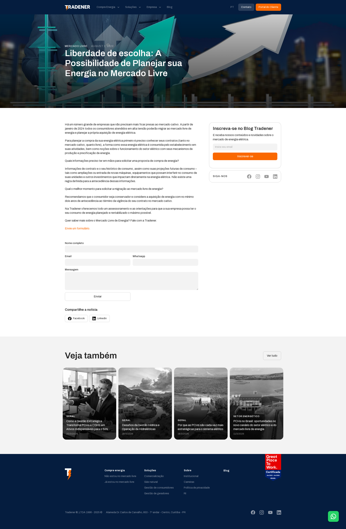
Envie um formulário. (77, 228)
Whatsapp (139, 256)
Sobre (187, 470)
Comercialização (154, 476)
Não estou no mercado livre (120, 476)
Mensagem (71, 269)
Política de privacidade (197, 487)
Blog (226, 470)
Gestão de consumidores (159, 487)
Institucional (191, 476)
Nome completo (74, 243)
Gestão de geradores (156, 493)
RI (185, 493)
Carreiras (189, 482)
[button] (108, 7)
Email (68, 256)
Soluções (150, 470)
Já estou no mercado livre (119, 482)
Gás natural (151, 482)
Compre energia (115, 470)
